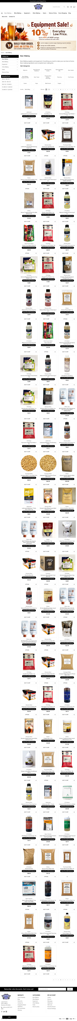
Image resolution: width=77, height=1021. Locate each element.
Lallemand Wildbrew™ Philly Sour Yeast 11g (29, 509)
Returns (49, 999)
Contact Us (12, 16)
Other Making (36, 13)
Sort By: (22, 89)
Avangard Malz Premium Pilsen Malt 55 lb (48, 476)
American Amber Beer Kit (48, 673)
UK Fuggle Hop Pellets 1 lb (48, 706)
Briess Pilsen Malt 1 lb (67, 309)
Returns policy (53, 13)
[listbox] (29, 89)
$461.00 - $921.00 (6, 81)
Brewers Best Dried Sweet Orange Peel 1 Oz (67, 277)
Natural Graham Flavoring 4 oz (67, 442)
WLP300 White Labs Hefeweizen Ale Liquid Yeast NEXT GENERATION (67, 409)
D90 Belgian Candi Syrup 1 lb (67, 706)
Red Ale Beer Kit (29, 575)
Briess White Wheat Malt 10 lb (29, 933)
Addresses (50, 1003)
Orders (49, 997)
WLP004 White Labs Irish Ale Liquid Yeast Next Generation (67, 609)
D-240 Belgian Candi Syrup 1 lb (48, 900)
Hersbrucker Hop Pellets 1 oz (29, 408)
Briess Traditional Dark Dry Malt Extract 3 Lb (29, 213)
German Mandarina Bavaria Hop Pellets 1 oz (29, 277)
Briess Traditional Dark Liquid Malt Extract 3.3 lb (67, 739)
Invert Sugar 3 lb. (67, 933)
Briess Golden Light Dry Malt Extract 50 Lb (67, 476)
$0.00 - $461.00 (5, 79)
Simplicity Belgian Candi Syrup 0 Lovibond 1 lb (67, 836)
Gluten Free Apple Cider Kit (29, 245)
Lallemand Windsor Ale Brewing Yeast (48, 443)
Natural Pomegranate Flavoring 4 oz (48, 934)
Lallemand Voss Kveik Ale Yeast (29, 113)
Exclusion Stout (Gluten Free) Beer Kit (48, 576)
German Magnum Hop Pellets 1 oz (67, 114)
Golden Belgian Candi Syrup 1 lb (48, 966)
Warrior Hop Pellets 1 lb (67, 771)
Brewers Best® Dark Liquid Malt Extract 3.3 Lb (29, 739)
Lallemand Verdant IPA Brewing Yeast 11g (29, 147)
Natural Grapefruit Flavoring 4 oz (67, 213)
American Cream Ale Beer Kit (29, 706)
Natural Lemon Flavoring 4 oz (28, 804)
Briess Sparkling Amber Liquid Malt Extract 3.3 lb (48, 609)
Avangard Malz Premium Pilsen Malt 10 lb (67, 674)
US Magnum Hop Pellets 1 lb (48, 245)
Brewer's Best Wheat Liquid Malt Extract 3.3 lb (48, 509)
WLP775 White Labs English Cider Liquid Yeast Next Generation (29, 542)
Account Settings (52, 1008)
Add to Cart (27, 122)
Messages (50, 1001)
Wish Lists (50, 1004)
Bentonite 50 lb (29, 868)
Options (46, 155)
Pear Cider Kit (48, 342)
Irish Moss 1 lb (48, 113)
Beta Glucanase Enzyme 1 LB (67, 541)
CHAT (9, 1017)
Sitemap (20, 1010)
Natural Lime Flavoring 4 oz (29, 342)
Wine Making (17, 13)
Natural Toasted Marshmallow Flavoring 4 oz (67, 343)
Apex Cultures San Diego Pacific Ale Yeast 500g (48, 836)
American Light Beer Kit (48, 146)
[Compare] (71, 7)
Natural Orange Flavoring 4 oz (67, 245)
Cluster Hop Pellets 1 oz (48, 212)
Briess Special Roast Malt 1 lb (67, 900)
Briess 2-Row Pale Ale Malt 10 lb (29, 179)
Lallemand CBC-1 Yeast (48, 804)
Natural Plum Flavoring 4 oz (29, 309)
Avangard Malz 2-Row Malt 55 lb (29, 475)
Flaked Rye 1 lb (48, 541)
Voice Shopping (62, 13)
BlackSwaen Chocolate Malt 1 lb (67, 146)
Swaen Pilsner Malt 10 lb (48, 771)
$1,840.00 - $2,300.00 (7, 89)
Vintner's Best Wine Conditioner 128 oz (29, 772)
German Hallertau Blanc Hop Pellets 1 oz (67, 576)
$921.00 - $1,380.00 (6, 84)
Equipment (27, 13)
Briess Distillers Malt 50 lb (67, 508)
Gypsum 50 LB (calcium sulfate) (67, 804)
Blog (69, 13)
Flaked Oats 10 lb (48, 738)
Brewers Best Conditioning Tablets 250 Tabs (67, 180)
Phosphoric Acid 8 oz (67, 375)
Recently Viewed (51, 1006)
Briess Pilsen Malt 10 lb (48, 868)
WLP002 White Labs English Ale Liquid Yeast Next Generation (29, 641)
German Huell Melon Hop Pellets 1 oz (29, 376)
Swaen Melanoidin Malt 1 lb (67, 868)
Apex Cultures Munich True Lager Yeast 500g (29, 901)
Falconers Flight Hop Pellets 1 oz (29, 443)
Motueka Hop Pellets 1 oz (29, 966)
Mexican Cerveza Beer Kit (48, 641)
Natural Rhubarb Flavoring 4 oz (29, 608)
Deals (44, 13)
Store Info (4, 16)
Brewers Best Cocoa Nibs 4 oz (48, 408)
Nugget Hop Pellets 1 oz (48, 277)
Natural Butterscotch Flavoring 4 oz (48, 180)
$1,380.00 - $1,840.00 (7, 87)
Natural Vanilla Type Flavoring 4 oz (48, 376)
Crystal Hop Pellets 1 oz (29, 673)
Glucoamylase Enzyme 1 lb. (67, 641)
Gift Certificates (21, 1008)
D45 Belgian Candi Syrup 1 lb (29, 835)
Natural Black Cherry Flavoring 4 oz (48, 310)
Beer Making (8, 13)
